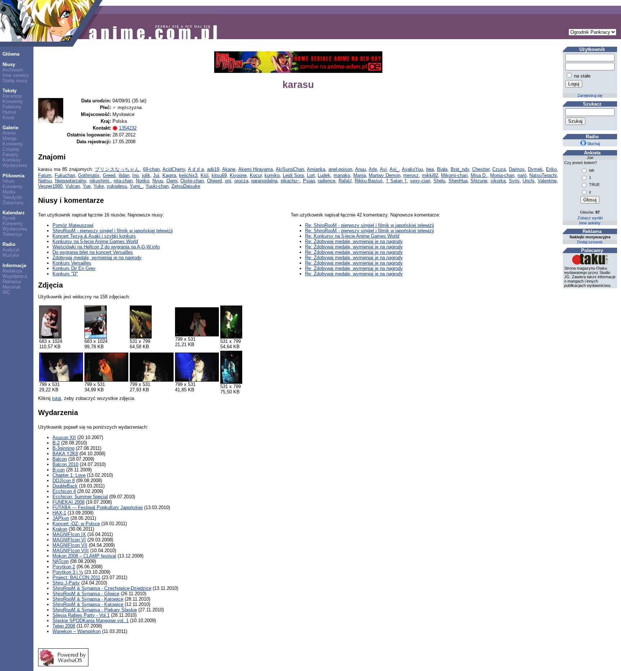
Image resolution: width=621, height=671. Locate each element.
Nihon (8, 181)
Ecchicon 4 (64, 491)
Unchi (528, 180)
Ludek (324, 175)
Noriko (142, 180)
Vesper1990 (50, 186)
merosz (411, 175)
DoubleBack (65, 486)
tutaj (56, 398)
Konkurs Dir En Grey (74, 268)
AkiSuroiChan (290, 169)
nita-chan (123, 180)
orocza (241, 180)
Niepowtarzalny (70, 180)
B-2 (56, 443)
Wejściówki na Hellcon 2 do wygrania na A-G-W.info (106, 247)
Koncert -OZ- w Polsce (76, 523)
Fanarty (10, 154)
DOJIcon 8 (63, 480)
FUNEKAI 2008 (68, 502)
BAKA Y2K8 (65, 453)
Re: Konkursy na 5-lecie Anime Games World (352, 236)
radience (326, 180)
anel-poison (340, 169)
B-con (58, 469)
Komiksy (12, 160)
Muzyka (11, 255)
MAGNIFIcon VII (69, 545)
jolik (146, 175)
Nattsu (45, 180)
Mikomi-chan (454, 175)
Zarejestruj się (590, 95)
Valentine (547, 180)
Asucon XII (64, 437)
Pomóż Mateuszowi (72, 225)
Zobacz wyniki (590, 218)
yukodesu (117, 186)
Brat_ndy (460, 169)
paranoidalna (264, 180)
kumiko (272, 175)
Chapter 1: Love (69, 475)
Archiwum (13, 70)
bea (430, 169)
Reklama (12, 281)
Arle (373, 169)
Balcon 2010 (65, 464)
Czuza (499, 169)
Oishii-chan (192, 180)
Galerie (10, 127)
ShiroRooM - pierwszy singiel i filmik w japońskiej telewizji (112, 230)
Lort (311, 175)
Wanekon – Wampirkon (76, 631)
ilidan (124, 175)
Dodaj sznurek (590, 242)
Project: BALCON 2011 (76, 577)
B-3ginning (63, 448)
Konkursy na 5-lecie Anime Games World (95, 241)
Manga (10, 138)
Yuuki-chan (157, 186)
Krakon (59, 529)
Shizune (478, 180)
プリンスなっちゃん (117, 169)
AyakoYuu (412, 169)
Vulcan (72, 186)
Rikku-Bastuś (369, 180)
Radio (9, 244)
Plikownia (13, 175)
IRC (6, 292)
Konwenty (13, 101)
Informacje (14, 265)
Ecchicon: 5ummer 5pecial (80, 496)
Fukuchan (65, 175)
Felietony (12, 106)
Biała (442, 169)
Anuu (360, 169)
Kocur (256, 175)
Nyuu (157, 180)
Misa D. (479, 175)
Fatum (44, 175)
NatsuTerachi (543, 175)
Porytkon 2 (63, 566)
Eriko (551, 169)
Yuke (98, 186)
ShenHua (458, 180)
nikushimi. (100, 180)
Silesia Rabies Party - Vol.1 (81, 615)
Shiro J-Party (66, 583)
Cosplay (11, 149)
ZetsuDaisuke (185, 186)
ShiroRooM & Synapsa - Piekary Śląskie (94, 609)
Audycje (11, 249)
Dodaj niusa (15, 80)
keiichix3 (188, 175)
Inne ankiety (590, 223)
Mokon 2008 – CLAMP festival (84, 556)
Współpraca (15, 276)
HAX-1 (59, 513)
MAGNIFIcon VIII (70, 550)
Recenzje (12, 96)
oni (228, 180)
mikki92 (430, 175)
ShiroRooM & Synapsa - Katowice (87, 599)
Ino (135, 175)
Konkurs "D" (65, 273)
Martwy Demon (384, 175)
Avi (383, 169)
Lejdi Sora (293, 175)
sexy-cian (420, 180)
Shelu (439, 180)
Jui (156, 175)
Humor (9, 112)
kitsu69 (219, 175)
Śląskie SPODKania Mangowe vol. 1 (90, 620)
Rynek (9, 218)
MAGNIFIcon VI (69, 539)
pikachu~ (290, 180)
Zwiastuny (13, 202)
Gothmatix (89, 175)
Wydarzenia (15, 165)
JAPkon (60, 518)
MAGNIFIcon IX (69, 534)
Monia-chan (502, 175)
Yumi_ (136, 186)
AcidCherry (173, 169)
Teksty (10, 90)
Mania (359, 175)
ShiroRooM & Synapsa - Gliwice (85, 593)
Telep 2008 (63, 626)
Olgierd (214, 180)
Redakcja (12, 271)
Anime (9, 133)
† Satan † (396, 180)
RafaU (345, 180)
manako (342, 175)
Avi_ (394, 169)
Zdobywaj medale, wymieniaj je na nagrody (97, 257)
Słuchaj (593, 143)
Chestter (480, 169)
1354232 (128, 128)
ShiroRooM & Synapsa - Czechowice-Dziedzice (101, 588)
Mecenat (11, 287)
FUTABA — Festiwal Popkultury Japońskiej (97, 507)
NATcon (60, 561)
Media (9, 192)
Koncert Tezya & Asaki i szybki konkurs (94, 236)
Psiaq (309, 180)
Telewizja (12, 234)
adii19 (213, 169)
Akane (228, 169)
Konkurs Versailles (71, 263)
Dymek (535, 169)
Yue (87, 186)
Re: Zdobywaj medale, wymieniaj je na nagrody (354, 241)
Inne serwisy (16, 75)
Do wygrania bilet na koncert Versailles (92, 252)
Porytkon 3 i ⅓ (67, 572)
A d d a (196, 169)
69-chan (151, 169)
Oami (172, 180)
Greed (109, 175)
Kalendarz (14, 212)
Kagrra (169, 175)
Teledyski (12, 197)
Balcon (59, 459)
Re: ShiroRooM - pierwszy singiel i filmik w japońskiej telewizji (369, 225)
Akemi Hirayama (255, 169)
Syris (514, 180)
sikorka (498, 180)
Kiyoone (238, 175)
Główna (11, 54)
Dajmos (517, 169)
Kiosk (8, 117)
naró (522, 175)
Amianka (316, 169)
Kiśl (204, 175)
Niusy (9, 64)
